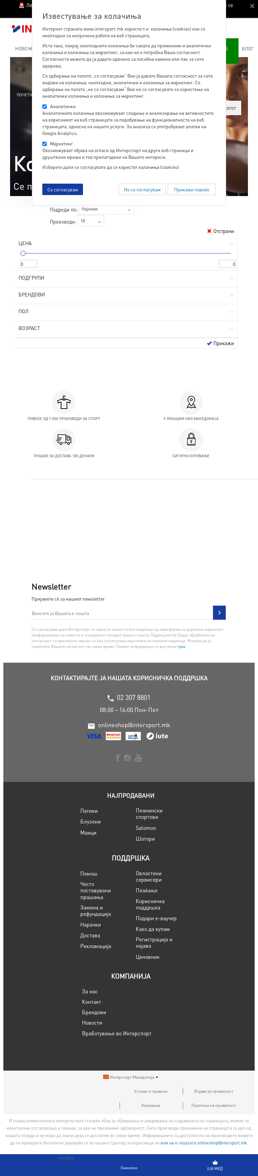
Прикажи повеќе (191, 189)
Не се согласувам (142, 189)
